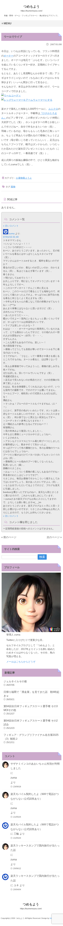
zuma (12, 233)
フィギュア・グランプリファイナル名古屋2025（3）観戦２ (31, 737)
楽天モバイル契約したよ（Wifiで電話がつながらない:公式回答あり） (34, 796)
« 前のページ (8, 537)
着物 (13, 186)
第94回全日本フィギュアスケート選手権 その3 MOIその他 (31, 708)
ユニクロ (53, 108)
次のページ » (54, 537)
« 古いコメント (11, 225)
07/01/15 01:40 (11, 237)
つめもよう (31, 906)
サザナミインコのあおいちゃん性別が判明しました (35, 766)
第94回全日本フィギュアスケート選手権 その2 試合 (31, 722)
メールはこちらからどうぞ (20, 661)
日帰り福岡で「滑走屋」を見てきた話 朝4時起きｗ (31, 694)
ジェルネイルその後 (15, 681)
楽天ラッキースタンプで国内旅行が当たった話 (35, 848)
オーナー (8, 55)
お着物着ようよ (24, 178)
